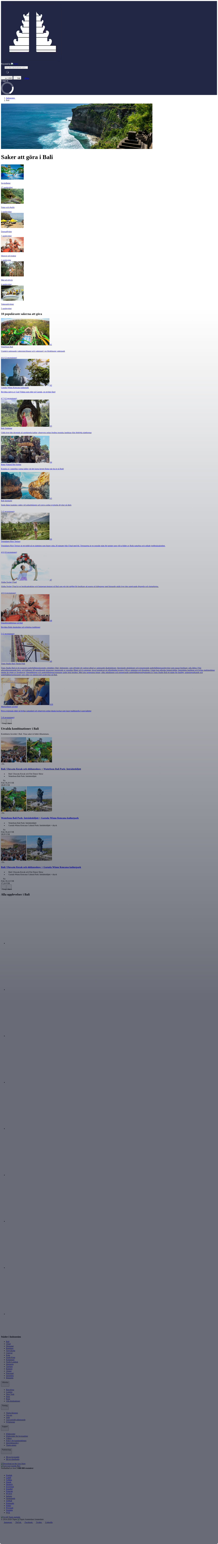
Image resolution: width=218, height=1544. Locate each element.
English (9, 1475)
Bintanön (9, 1378)
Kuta (8, 1355)
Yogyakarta (10, 1351)
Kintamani (10, 1360)
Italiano (9, 1496)
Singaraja (9, 1364)
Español (9, 1489)
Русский (9, 1508)
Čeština (9, 1480)
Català (8, 1478)
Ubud (8, 1344)
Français (9, 1491)
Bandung (9, 1348)
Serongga (10, 1376)
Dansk (8, 1482)
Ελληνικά (10, 1487)
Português (10, 1503)
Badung (9, 1369)
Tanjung (9, 1366)
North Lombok (12, 1362)
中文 (8, 1512)
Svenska (9, 1510)
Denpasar (10, 1346)
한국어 (9, 1494)
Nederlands (10, 1498)
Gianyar (9, 1353)
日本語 (9, 1501)
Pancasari (10, 1373)
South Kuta (10, 1357)
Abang (8, 1371)
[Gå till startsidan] (14, 64)
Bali (7, 1341)
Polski (8, 1506)
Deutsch (9, 1484)
